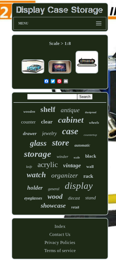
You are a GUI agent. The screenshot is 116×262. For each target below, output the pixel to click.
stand (90, 197)
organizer (64, 175)
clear (47, 122)
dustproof (90, 112)
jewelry (49, 133)
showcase (53, 205)
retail (75, 207)
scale (77, 157)
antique (70, 110)
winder (62, 156)
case (70, 131)
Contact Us (59, 234)
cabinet (71, 120)
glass (38, 143)
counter (28, 122)
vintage (72, 165)
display (79, 185)
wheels (94, 123)
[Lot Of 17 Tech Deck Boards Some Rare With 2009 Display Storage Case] (87, 73)
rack (88, 176)
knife (29, 167)
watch (36, 174)
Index (60, 226)
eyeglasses (33, 198)
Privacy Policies (60, 242)
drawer (30, 133)
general (53, 189)
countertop (90, 134)
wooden (29, 111)
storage (37, 154)
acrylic (47, 164)
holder (35, 188)
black (90, 156)
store (60, 142)
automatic (82, 145)
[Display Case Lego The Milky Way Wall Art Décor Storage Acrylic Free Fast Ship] (60, 73)
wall (90, 166)
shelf (47, 109)
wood (55, 196)
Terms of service (60, 250)
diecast (74, 198)
